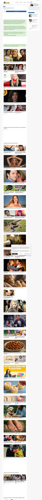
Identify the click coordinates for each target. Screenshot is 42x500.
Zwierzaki (21, 2)
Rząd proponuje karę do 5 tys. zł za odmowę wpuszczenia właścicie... (35, 26)
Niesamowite (17, 2)
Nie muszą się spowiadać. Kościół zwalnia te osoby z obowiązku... (35, 20)
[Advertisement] (14, 16)
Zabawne (24, 2)
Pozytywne (28, 2)
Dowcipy (4, 6)
